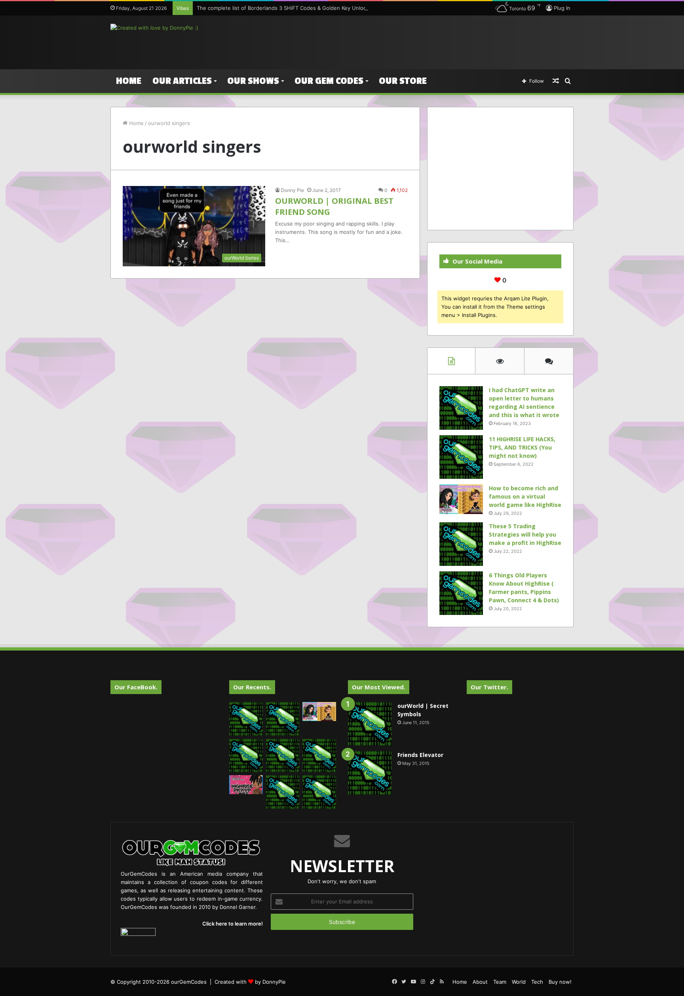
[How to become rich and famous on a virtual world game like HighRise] (461, 499)
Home (128, 81)
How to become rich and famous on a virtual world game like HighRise (525, 496)
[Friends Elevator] (369, 773)
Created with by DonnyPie (250, 982)
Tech (537, 982)
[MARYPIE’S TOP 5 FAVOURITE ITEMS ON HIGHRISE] (319, 792)
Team (499, 982)
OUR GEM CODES (328, 81)
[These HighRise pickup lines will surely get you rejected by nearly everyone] (246, 784)
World (519, 982)
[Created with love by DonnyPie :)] (154, 27)
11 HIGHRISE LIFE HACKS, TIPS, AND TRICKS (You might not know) (522, 447)
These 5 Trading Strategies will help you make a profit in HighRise (525, 534)
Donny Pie (292, 190)
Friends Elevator (420, 755)
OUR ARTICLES (182, 81)
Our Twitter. (489, 687)
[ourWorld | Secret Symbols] (369, 724)
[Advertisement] (421, 41)
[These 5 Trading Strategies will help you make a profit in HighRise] (461, 544)
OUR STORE (403, 81)
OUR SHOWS (253, 81)
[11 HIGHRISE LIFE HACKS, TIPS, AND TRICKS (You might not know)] (461, 457)
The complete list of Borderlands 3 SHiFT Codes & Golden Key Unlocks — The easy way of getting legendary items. (340, 8)
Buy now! (560, 982)
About (480, 982)
